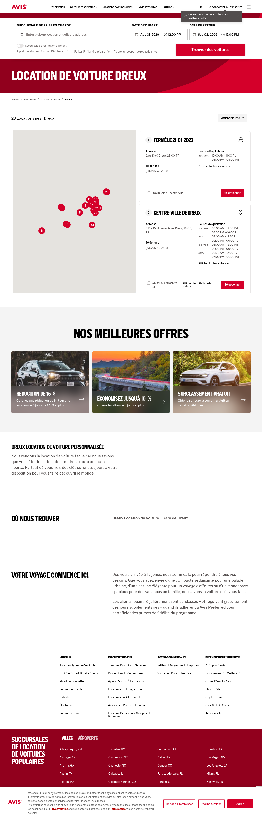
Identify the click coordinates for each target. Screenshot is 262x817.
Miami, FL (213, 774)
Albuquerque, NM (71, 749)
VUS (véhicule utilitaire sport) (79, 673)
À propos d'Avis (215, 665)
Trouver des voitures (210, 49)
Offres (168, 7)
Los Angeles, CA (217, 765)
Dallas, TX (163, 757)
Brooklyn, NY (116, 749)
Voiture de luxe (70, 713)
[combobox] (76, 34)
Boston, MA (67, 782)
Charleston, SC (118, 757)
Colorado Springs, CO (122, 782)
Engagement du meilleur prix (224, 673)
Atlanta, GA (67, 765)
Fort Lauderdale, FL (170, 774)
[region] (131, 802)
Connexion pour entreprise (174, 673)
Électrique (66, 705)
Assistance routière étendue (127, 705)
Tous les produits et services (127, 665)
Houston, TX (214, 749)
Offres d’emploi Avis (218, 681)
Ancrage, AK (68, 757)
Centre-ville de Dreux (177, 213)
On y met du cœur (217, 705)
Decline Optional (211, 803)
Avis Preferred (148, 7)
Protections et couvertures (125, 673)
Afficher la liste (230, 118)
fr (200, 7)
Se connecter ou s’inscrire (225, 7)
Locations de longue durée (126, 689)
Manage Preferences (179, 803)
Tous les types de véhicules (78, 665)
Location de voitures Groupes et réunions (129, 714)
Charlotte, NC (117, 765)
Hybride (65, 697)
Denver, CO (164, 765)
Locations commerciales (117, 7)
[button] (62, 208)
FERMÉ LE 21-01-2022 (173, 140)
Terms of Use (118, 808)
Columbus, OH (166, 749)
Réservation (57, 7)
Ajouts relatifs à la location (126, 681)
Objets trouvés (215, 697)
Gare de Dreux (175, 518)
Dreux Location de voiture (135, 518)
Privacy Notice (59, 808)
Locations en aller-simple (124, 697)
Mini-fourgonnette (72, 681)
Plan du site (213, 689)
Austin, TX (66, 774)
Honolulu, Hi (165, 782)
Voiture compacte (71, 689)
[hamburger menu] (249, 7)
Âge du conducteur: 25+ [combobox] (31, 51)
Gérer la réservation (82, 7)
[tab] (69, 738)
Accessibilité (213, 713)
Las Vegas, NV (216, 757)
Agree (240, 803)
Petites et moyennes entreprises (178, 665)
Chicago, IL (115, 774)
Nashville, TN (215, 782)
